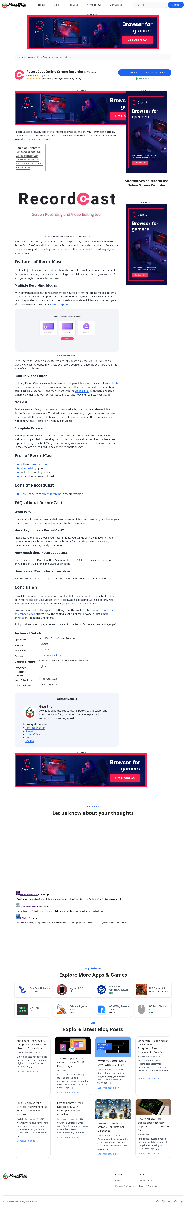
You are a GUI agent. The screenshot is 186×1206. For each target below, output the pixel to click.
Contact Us (116, 4)
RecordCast (44, 649)
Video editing (28, 468)
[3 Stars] (33, 78)
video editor (82, 390)
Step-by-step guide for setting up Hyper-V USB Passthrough (70, 1062)
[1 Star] (27, 78)
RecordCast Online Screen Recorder (61, 71)
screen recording (51, 494)
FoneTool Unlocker (35, 727)
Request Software (124, 1186)
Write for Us (94, 4)
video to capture (59, 304)
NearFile (45, 706)
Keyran (29, 731)
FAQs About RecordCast (30, 163)
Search (175, 4)
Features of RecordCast (30, 151)
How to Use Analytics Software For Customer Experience (110, 1126)
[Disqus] (93, 854)
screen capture (38, 464)
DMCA (142, 1189)
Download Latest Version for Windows (147, 72)
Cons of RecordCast (28, 159)
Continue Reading (26, 1071)
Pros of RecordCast (28, 155)
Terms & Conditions (149, 1186)
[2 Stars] (30, 78)
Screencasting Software (38, 57)
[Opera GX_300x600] (146, 132)
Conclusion (24, 167)
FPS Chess (30, 737)
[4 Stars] (36, 78)
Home (41, 4)
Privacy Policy (146, 1180)
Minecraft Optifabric (36, 734)
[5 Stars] (39, 78)
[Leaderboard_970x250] (93, 32)
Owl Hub (29, 740)
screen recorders (55, 409)
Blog (56, 4)
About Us (73, 4)
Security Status (146, 78)
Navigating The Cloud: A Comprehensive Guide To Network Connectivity (31, 1044)
